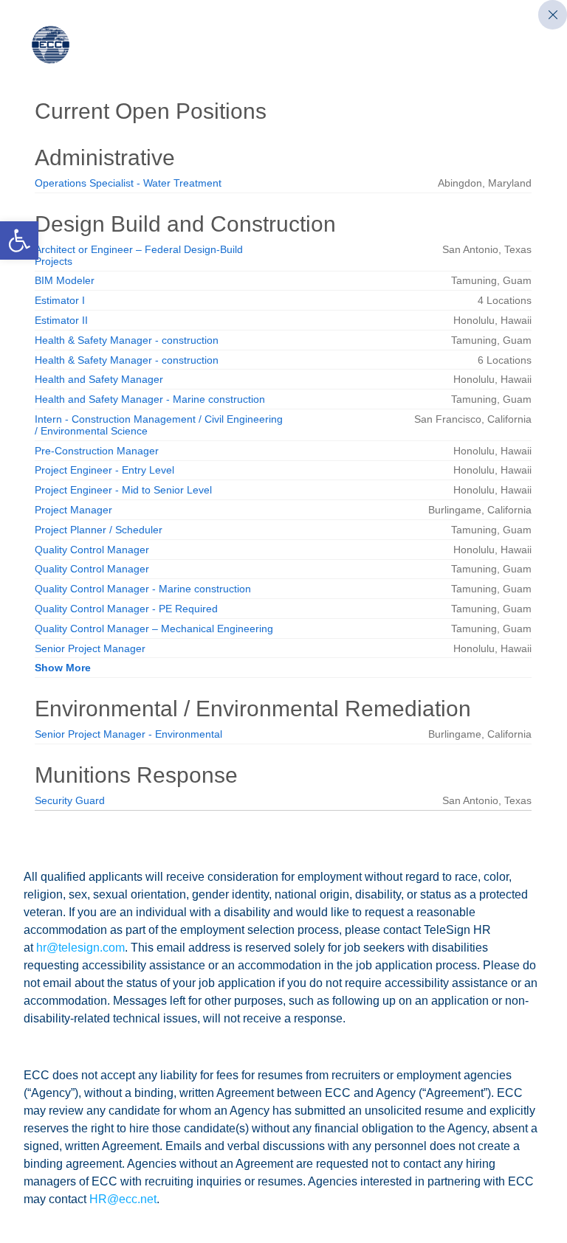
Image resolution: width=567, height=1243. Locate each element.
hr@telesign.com (80, 947)
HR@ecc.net (123, 1199)
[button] (19, 240)
